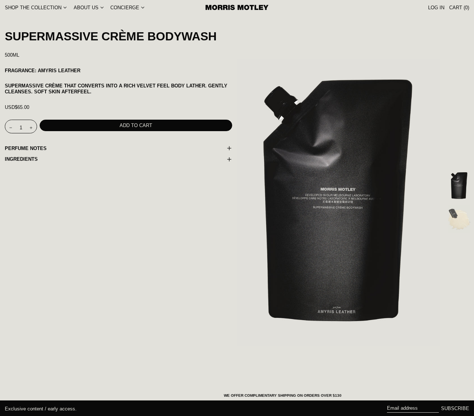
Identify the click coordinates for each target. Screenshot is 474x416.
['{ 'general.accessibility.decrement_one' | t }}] (11, 127)
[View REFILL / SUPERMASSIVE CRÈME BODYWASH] (459, 186)
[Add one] (31, 127)
